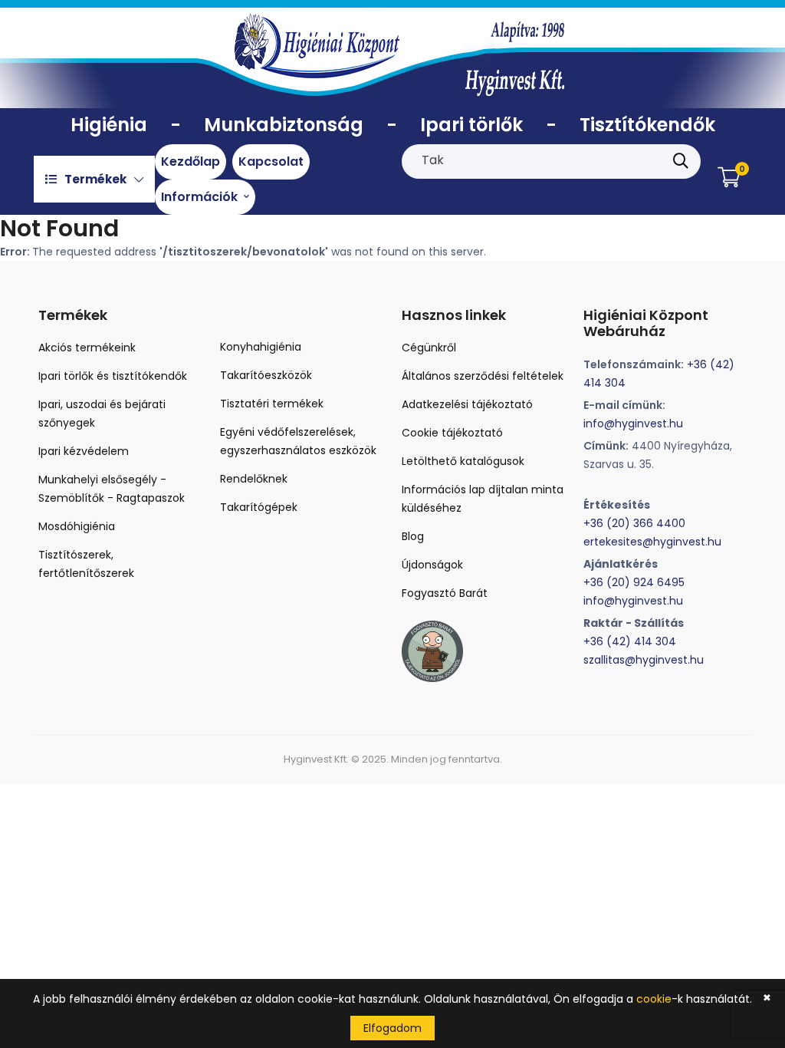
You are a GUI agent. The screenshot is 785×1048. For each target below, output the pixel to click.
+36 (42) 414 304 (629, 641)
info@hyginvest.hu (633, 423)
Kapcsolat (271, 161)
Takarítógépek (258, 507)
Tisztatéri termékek (272, 403)
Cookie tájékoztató (452, 432)
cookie (654, 999)
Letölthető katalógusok (463, 461)
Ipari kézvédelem (83, 451)
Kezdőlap (190, 161)
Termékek (95, 179)
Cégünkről (429, 347)
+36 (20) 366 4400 (634, 523)
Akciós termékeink (87, 347)
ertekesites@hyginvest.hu (652, 541)
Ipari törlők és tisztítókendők (112, 376)
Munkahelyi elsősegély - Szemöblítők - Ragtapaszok (111, 489)
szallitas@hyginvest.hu (643, 659)
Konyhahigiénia (260, 346)
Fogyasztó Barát (445, 593)
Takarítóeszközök (266, 375)
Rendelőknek (253, 478)
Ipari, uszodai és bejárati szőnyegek (102, 413)
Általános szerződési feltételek (482, 376)
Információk (201, 197)
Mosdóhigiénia (76, 526)
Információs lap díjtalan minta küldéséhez (482, 499)
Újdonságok (432, 564)
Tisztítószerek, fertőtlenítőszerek (86, 564)
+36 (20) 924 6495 (634, 582)
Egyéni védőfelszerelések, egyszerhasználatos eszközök (298, 441)
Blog (413, 536)
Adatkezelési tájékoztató (467, 404)
